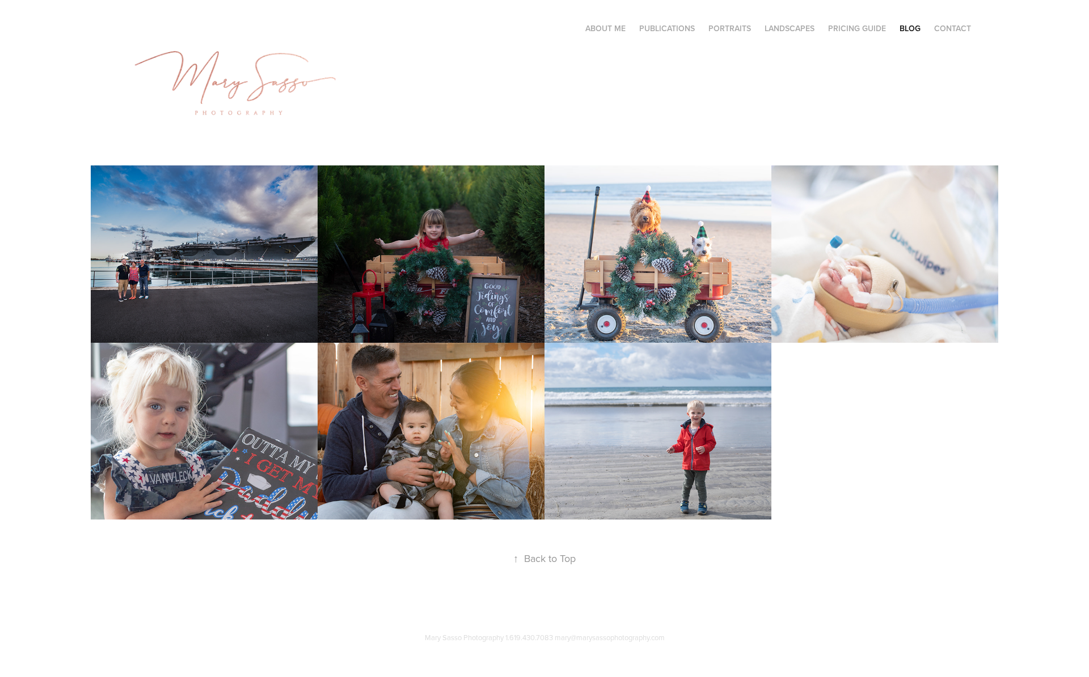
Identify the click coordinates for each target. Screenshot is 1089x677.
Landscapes (789, 28)
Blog (910, 28)
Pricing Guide (857, 28)
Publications (667, 28)
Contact (952, 28)
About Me (605, 28)
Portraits (729, 28)
